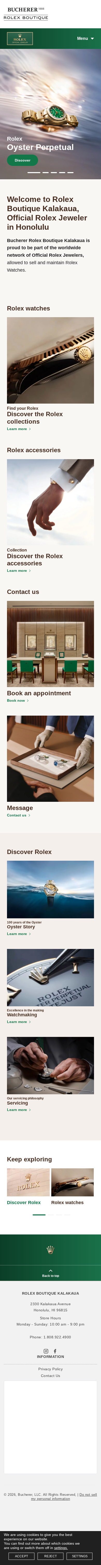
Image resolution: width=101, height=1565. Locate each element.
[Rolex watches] (72, 1182)
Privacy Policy (50, 1369)
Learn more (17, 429)
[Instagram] (46, 1351)
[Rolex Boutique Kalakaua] (26, 14)
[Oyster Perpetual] (50, 116)
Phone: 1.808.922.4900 (50, 1337)
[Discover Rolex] (28, 1182)
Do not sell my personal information (64, 1497)
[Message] (50, 758)
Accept (21, 1556)
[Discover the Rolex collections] (50, 360)
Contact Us (50, 1376)
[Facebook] (55, 1351)
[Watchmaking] (50, 977)
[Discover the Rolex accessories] (50, 502)
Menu (82, 38)
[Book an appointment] (50, 644)
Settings (80, 1556)
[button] (33, 172)
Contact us (16, 815)
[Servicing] (50, 1065)
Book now (16, 700)
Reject (50, 1556)
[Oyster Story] (50, 889)
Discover (22, 160)
